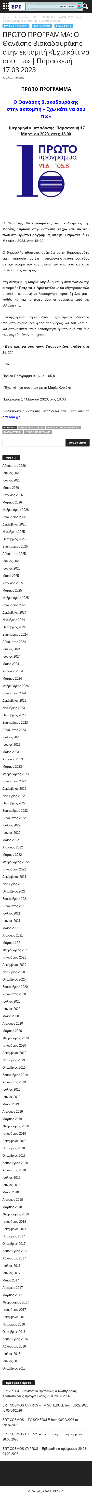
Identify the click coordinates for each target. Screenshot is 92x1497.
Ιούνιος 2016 (11, 1361)
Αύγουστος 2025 (14, 554)
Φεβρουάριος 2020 (15, 1038)
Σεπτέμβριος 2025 (15, 546)
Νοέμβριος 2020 (13, 972)
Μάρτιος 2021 (12, 943)
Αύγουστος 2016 (14, 1346)
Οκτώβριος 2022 (14, 803)
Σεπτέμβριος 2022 (15, 810)
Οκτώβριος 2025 (14, 539)
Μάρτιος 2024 (12, 678)
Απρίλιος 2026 (12, 495)
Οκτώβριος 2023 (14, 715)
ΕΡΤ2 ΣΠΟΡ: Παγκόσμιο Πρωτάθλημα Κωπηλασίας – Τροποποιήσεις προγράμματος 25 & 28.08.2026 (40, 1393)
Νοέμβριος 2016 (13, 1324)
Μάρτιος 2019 (12, 1119)
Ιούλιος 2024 (11, 649)
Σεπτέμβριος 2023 (15, 722)
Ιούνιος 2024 (11, 656)
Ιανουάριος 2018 (14, 1221)
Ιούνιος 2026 (11, 480)
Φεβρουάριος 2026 (15, 510)
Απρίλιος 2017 (12, 1288)
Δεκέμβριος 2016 (14, 1317)
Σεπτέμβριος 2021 (15, 899)
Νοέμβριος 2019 (13, 1060)
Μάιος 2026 (10, 488)
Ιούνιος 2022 (11, 832)
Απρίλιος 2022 (12, 847)
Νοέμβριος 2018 (13, 1148)
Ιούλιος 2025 (11, 561)
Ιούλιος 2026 (11, 473)
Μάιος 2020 (10, 1016)
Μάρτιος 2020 (12, 1031)
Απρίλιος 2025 (12, 583)
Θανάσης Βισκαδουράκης (63, 427)
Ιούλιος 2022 (11, 825)
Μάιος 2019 (10, 1104)
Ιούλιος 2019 (11, 1089)
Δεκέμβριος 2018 (14, 1141)
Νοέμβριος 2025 (13, 532)
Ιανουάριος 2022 (14, 869)
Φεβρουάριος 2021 (15, 950)
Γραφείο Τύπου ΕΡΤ (16, 25)
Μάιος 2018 (10, 1192)
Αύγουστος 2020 (14, 994)
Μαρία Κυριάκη (13, 432)
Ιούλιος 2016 (11, 1354)
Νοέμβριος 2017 (13, 1236)
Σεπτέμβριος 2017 (15, 1251)
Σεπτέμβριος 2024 (15, 634)
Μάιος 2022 (10, 840)
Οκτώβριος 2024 (14, 627)
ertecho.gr (11, 417)
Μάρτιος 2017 (12, 1295)
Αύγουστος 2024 (14, 642)
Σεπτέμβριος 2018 (15, 1163)
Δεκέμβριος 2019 (14, 1053)
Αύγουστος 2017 (14, 1258)
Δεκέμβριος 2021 (14, 877)
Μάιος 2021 (10, 928)
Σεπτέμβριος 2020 (15, 987)
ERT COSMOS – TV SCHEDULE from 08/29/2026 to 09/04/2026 (40, 1422)
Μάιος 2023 (10, 752)
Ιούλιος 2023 (11, 737)
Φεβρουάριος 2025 (15, 598)
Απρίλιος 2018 (12, 1199)
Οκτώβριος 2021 (14, 891)
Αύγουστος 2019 (14, 1082)
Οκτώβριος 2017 (14, 1244)
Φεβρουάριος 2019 (15, 1126)
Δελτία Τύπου (42, 25)
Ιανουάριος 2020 (14, 1045)
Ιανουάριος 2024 (14, 693)
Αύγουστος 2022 (14, 818)
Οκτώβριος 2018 (14, 1155)
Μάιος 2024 (10, 664)
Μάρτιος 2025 (12, 590)
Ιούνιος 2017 (11, 1273)
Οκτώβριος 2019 (14, 1067)
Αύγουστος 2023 (14, 730)
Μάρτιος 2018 (12, 1207)
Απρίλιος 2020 (12, 1023)
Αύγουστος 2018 (14, 1170)
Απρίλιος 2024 (12, 671)
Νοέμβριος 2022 (13, 796)
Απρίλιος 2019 (12, 1111)
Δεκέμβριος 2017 (14, 1229)
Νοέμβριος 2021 (13, 884)
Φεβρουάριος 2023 (15, 774)
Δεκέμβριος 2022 (14, 788)
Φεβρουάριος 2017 (15, 1302)
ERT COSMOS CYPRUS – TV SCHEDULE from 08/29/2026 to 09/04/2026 (45, 1408)
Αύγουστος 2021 (14, 906)
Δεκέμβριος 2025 (14, 524)
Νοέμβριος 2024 (13, 620)
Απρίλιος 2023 (12, 759)
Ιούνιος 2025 (11, 568)
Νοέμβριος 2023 (13, 708)
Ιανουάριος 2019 (14, 1133)
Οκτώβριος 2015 (14, 1368)
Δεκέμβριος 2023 (14, 700)
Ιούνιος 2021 (11, 921)
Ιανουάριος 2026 (14, 517)
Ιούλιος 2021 (11, 913)
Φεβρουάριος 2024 (15, 686)
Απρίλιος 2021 (12, 935)
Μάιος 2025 (10, 576)
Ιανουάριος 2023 (14, 781)
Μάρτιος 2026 (12, 502)
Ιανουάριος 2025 (14, 605)
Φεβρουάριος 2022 (15, 862)
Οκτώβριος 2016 (14, 1332)
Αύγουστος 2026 (14, 466)
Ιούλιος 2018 (11, 1177)
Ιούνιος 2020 (11, 1009)
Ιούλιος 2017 (11, 1266)
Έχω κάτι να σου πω (31, 427)
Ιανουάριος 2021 (14, 957)
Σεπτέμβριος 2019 (15, 1075)
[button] (84, 6)
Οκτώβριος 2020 (14, 979)
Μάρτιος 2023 (12, 766)
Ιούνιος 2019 (11, 1097)
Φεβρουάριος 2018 (15, 1214)
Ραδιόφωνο (63, 25)
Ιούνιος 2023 (11, 744)
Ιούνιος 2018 (11, 1185)
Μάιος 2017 (10, 1280)
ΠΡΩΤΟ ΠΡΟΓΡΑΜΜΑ (38, 432)
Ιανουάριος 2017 (14, 1310)
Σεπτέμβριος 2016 (15, 1339)
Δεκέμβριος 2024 (14, 612)
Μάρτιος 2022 (12, 855)
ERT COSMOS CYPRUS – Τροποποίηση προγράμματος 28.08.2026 (42, 1436)
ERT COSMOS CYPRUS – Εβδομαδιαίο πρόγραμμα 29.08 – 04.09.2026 (45, 1451)
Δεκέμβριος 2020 (14, 965)
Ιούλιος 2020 (11, 1001)
